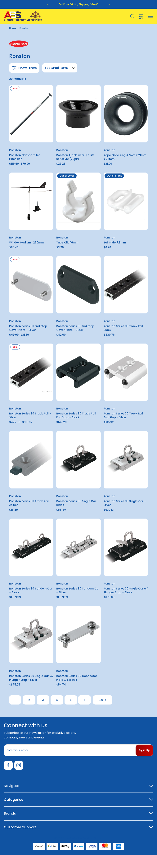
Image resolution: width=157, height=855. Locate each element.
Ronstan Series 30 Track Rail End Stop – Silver (123, 415)
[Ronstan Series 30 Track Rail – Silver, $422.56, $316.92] (31, 372)
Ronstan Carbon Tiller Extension (24, 157)
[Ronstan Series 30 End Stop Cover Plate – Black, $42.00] (78, 284)
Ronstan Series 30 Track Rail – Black (125, 328)
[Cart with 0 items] (140, 16)
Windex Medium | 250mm (26, 242)
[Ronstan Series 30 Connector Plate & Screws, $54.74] (78, 634)
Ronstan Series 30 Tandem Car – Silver (78, 590)
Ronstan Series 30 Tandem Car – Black (30, 590)
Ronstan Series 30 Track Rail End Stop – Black (76, 415)
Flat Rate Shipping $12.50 (79, 4)
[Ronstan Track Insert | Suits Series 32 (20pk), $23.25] (78, 113)
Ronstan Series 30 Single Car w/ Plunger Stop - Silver (31, 678)
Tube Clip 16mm (67, 242)
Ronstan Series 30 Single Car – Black (77, 503)
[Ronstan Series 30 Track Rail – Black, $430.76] (126, 284)
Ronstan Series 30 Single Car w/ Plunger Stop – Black (126, 590)
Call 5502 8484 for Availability (78, 225)
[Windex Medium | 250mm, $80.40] (31, 201)
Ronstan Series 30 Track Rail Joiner (29, 503)
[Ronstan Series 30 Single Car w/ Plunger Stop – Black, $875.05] (126, 547)
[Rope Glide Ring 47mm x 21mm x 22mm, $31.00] (126, 113)
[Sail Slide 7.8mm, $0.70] (126, 201)
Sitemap (98, 838)
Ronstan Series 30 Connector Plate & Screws (76, 678)
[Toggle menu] (151, 16)
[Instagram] (18, 765)
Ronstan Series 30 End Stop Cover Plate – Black (75, 328)
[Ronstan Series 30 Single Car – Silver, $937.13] (126, 459)
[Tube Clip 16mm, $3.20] (78, 201)
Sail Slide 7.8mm (115, 242)
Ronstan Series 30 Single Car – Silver (125, 503)
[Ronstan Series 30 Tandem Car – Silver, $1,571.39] (78, 547)
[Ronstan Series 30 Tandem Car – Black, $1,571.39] (31, 547)
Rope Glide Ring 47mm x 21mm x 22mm (125, 157)
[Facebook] (8, 765)
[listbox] (59, 68)
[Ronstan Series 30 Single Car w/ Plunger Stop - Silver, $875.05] (31, 634)
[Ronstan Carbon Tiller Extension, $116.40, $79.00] (31, 113)
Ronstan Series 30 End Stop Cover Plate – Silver (28, 328)
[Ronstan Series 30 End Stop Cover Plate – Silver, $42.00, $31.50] (31, 284)
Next (101, 700)
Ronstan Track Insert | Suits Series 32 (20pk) (75, 157)
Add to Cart (31, 137)
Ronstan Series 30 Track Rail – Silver (30, 415)
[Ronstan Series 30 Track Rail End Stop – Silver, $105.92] (126, 372)
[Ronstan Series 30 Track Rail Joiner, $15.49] (31, 459)
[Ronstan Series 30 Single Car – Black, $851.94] (78, 459)
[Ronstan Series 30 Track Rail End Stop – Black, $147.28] (78, 372)
